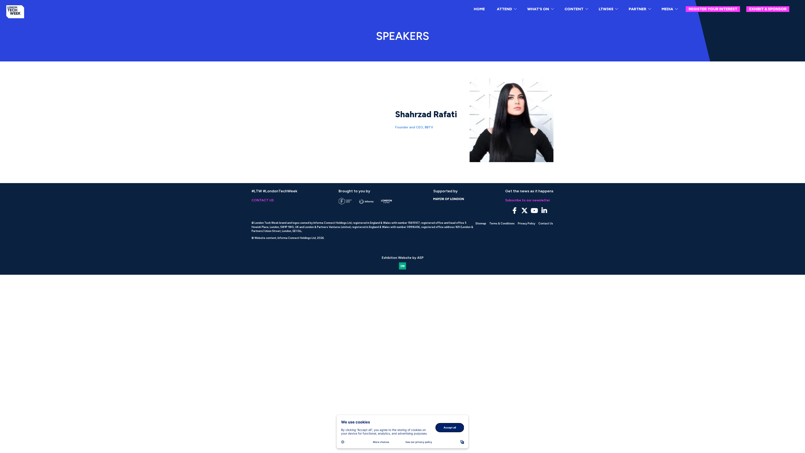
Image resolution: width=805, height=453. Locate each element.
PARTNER (637, 9)
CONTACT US (263, 200)
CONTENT (574, 9)
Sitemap (480, 223)
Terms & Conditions (502, 223)
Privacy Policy (526, 223)
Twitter (524, 210)
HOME (479, 9)
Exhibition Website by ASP (402, 258)
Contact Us (545, 223)
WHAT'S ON (538, 9)
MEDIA (667, 9)
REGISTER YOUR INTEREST (713, 9)
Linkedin (544, 210)
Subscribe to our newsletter (527, 200)
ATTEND (504, 9)
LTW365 (606, 9)
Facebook (514, 210)
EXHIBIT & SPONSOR (768, 9)
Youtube (534, 210)
